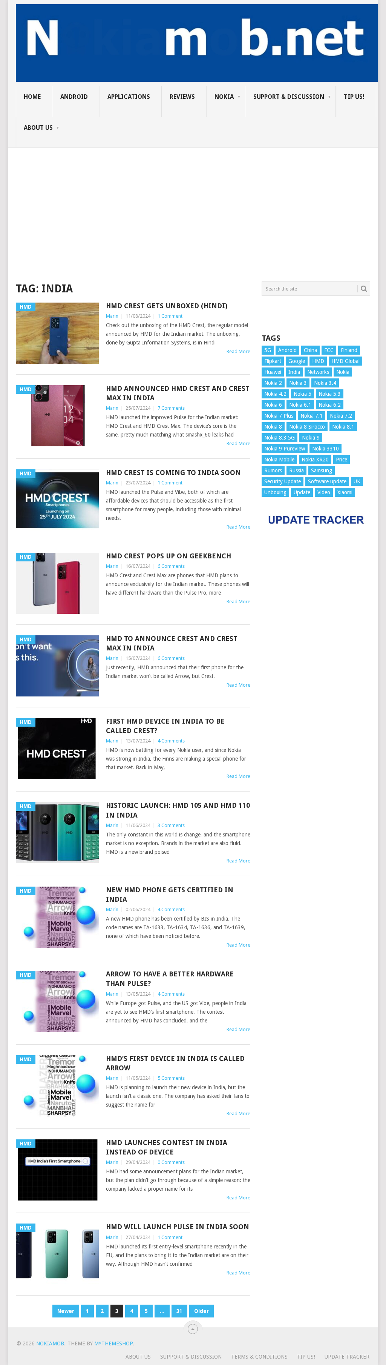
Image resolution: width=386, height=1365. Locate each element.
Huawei (272, 372)
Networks (318, 372)
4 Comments (171, 741)
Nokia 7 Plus (278, 416)
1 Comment (170, 316)
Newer (65, 1311)
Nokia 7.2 (341, 416)
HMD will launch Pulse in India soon (177, 1227)
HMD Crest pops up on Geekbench (168, 556)
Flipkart (272, 361)
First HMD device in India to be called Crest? (165, 726)
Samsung (321, 470)
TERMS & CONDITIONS (259, 1357)
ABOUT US (38, 127)
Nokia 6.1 (300, 405)
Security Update (282, 481)
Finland (349, 350)
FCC (329, 350)
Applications (128, 96)
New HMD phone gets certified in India (169, 894)
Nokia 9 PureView (284, 449)
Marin (112, 316)
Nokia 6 (273, 405)
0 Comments (171, 1162)
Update (302, 492)
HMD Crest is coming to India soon (173, 473)
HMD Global (345, 361)
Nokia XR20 (315, 460)
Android (74, 96)
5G (267, 350)
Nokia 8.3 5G (279, 438)
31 (179, 1311)
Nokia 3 (298, 383)
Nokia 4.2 (275, 394)
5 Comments (171, 1078)
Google (296, 361)
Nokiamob (50, 1343)
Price (341, 460)
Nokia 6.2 (330, 405)
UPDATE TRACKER (347, 1357)
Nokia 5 (302, 394)
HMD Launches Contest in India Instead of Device (166, 1147)
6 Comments (171, 566)
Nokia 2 (273, 383)
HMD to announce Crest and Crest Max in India (171, 643)
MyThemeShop (113, 1343)
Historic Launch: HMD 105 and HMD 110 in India (178, 810)
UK (357, 481)
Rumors (273, 470)
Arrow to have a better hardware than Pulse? (170, 978)
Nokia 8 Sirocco (307, 427)
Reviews (182, 96)
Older (201, 1311)
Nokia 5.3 (330, 394)
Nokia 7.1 (311, 416)
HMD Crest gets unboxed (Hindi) (166, 306)
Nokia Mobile (279, 460)
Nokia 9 (311, 438)
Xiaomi (344, 492)
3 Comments (171, 825)
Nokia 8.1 (343, 427)
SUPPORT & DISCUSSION (288, 96)
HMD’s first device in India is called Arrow (175, 1063)
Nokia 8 (273, 427)
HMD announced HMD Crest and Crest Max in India (178, 393)
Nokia (224, 96)
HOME (32, 96)
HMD (318, 361)
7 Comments (171, 408)
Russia (296, 470)
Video (323, 492)
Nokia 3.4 (325, 383)
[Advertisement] (193, 201)
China (310, 350)
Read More (238, 351)
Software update (327, 481)
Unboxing (275, 492)
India (294, 372)
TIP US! (354, 96)
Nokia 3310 (325, 449)
